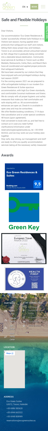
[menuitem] (24, 7)
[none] (25, 7)
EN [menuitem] (23, 6)
